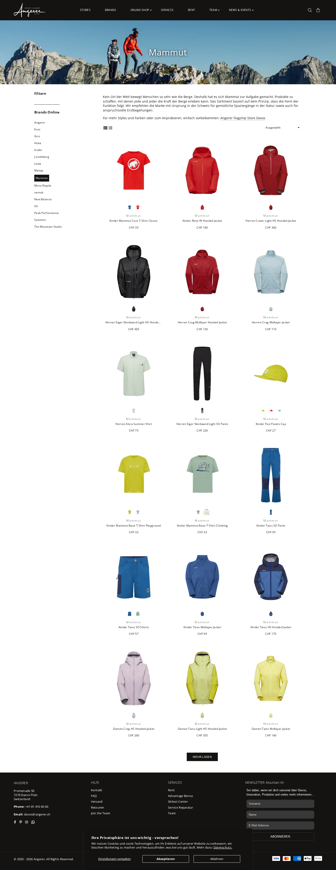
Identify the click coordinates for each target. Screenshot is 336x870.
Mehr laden (202, 757)
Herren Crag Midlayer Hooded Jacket (202, 322)
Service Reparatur (180, 807)
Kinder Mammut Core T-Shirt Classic (133, 221)
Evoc (37, 129)
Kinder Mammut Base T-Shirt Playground (134, 525)
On (36, 206)
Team (213, 10)
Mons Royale (42, 185)
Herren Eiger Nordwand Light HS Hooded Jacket (133, 322)
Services (167, 10)
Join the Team (100, 813)
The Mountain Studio (48, 227)
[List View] (110, 127)
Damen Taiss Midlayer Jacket (271, 729)
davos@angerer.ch (37, 814)
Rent (191, 10)
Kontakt (96, 790)
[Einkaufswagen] (318, 10)
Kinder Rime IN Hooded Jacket (202, 221)
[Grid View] (105, 127)
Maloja (38, 170)
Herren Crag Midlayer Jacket (271, 322)
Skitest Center (178, 801)
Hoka (37, 143)
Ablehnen (216, 859)
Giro (37, 136)
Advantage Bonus (180, 796)
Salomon (40, 220)
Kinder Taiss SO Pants (270, 525)
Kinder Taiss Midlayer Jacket (202, 627)
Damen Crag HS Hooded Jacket (134, 729)
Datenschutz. (222, 847)
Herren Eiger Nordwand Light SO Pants (202, 424)
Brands (110, 10)
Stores (85, 10)
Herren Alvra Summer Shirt (133, 424)
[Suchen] (310, 10)
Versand (97, 801)
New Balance (43, 199)
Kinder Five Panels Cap (271, 424)
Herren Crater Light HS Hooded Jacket (270, 221)
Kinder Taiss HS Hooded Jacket (271, 627)
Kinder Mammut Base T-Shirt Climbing (202, 525)
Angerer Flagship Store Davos (242, 118)
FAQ (94, 796)
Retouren (97, 807)
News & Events (240, 10)
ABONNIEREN (280, 836)
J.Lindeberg (41, 157)
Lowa (37, 164)
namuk (38, 192)
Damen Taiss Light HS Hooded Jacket (202, 729)
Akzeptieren (166, 859)
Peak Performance (46, 213)
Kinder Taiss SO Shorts (134, 627)
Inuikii (38, 150)
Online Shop (140, 10)
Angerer (39, 122)
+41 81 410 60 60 (36, 806)
